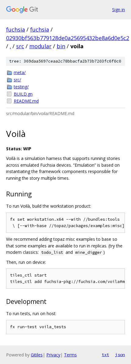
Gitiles (37, 355)
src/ (17, 80)
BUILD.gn (23, 94)
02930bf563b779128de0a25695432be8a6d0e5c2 (67, 38)
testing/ (21, 87)
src (20, 46)
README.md (26, 101)
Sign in (118, 9)
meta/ (20, 72)
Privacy (53, 355)
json (120, 354)
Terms (70, 355)
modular (40, 46)
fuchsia (15, 29)
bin (61, 46)
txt (105, 354)
